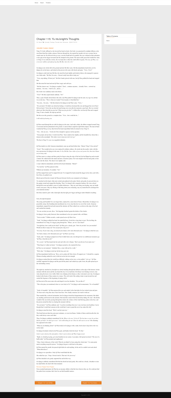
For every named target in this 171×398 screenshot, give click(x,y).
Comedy (47, 42)
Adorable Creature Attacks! (45, 48)
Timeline (48, 3)
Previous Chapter (42, 367)
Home (36, 3)
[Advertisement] (85, 19)
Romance (65, 42)
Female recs (58, 42)
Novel (42, 3)
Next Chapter (50, 367)
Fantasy (52, 42)
